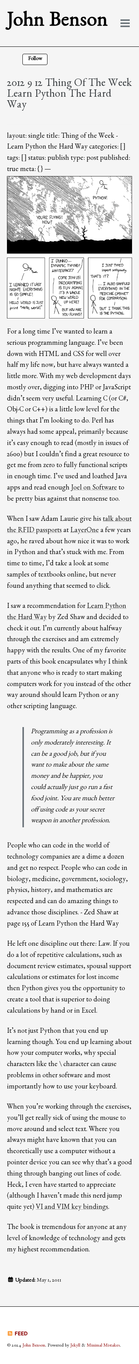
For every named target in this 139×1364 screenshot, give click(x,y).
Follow (35, 59)
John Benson (57, 23)
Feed (21, 1333)
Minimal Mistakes (103, 1346)
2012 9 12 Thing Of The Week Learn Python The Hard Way (69, 95)
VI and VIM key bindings (72, 1208)
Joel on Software (94, 488)
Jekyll (75, 1346)
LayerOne (84, 531)
